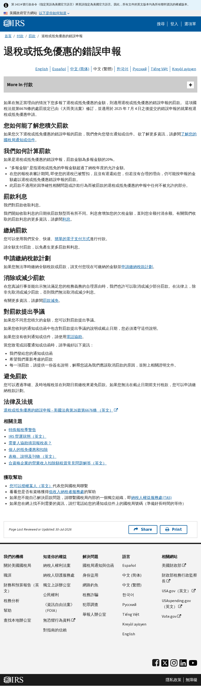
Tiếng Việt (159, 68)
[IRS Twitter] (165, 661)
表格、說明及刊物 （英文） (32, 456)
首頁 (8, 36)
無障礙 (191, 679)
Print (177, 529)
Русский (140, 68)
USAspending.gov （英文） (176, 603)
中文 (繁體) (103, 68)
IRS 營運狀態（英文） (27, 436)
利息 (66, 219)
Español (59, 68)
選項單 (190, 24)
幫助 (8, 610)
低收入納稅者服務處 (66, 491)
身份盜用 (90, 575)
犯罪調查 (90, 604)
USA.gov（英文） (176, 590)
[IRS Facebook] (155, 661)
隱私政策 (173, 679)
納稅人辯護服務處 (59, 575)
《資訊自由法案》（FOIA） (59, 607)
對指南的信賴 (55, 630)
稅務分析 (11, 600)
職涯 (8, 575)
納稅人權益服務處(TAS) (151, 497)
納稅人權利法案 (57, 565)
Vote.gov (169, 616)
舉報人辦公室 (94, 614)
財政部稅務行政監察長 (179, 578)
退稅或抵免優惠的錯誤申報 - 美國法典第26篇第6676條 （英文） (58, 410)
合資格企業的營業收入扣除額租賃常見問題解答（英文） (58, 463)
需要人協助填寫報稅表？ (30, 443)
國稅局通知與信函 (98, 565)
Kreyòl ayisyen (184, 68)
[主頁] (14, 22)
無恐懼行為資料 (57, 620)
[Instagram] (173, 661)
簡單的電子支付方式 (72, 238)
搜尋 (161, 24)
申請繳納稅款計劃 (137, 266)
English (41, 68)
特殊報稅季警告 (22, 429)
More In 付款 (20, 85)
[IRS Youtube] (193, 661)
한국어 (122, 68)
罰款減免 (51, 300)
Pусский (129, 604)
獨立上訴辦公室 (57, 585)
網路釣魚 (90, 585)
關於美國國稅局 (17, 565)
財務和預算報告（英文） (21, 587)
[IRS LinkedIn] (183, 661)
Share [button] (146, 529)
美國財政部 (171, 565)
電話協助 (74, 336)
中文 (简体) (79, 68)
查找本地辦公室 (17, 620)
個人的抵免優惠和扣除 (28, 449)
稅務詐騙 (90, 594)
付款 (20, 36)
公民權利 (51, 594)
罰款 (32, 36)
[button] (174, 24)
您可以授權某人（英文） (31, 485)
